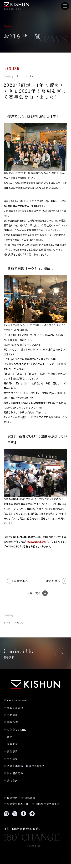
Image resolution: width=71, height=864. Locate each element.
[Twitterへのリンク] (14, 815)
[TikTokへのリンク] (32, 815)
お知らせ (19, 622)
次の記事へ (53, 581)
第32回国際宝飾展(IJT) (39, 541)
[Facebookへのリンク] (23, 815)
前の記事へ (21, 581)
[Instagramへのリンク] (6, 815)
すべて (7, 622)
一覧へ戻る (34, 593)
